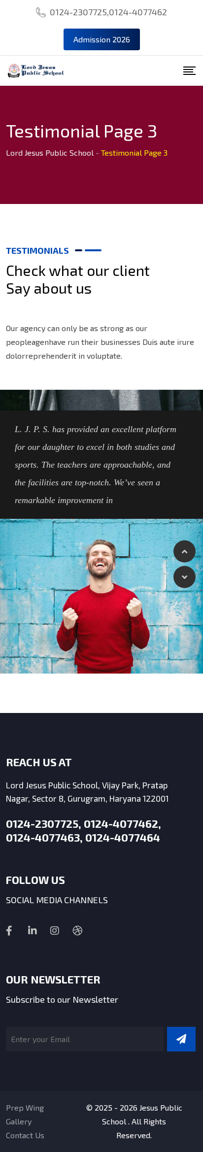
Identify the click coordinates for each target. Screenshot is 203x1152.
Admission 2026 (101, 39)
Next (184, 577)
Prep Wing (25, 1107)
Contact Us (25, 1135)
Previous (184, 551)
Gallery (19, 1121)
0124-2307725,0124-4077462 (108, 11)
